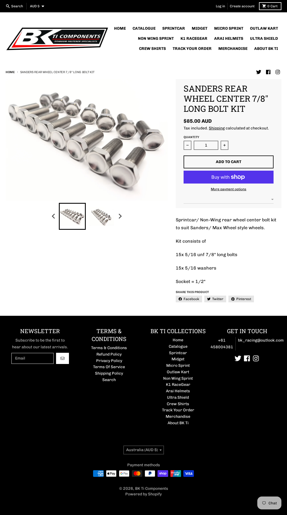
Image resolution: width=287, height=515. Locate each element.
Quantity (191, 137)
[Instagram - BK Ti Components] (277, 72)
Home (10, 72)
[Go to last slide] (54, 216)
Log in (220, 6)
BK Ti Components (151, 488)
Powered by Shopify (143, 494)
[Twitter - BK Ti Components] (258, 72)
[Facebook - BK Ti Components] (268, 72)
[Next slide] (120, 216)
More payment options (228, 189)
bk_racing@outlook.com (261, 340)
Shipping (217, 128)
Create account (242, 6)
